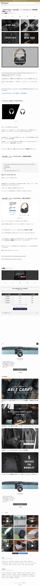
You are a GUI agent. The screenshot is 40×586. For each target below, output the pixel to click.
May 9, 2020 (17, 170)
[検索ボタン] (36, 3)
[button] (5, 16)
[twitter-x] (18, 372)
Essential (17, 561)
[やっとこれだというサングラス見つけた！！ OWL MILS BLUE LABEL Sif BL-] (20, 546)
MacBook (30, 561)
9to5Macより (16, 121)
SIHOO (7, 577)
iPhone (25, 561)
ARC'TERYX (19, 572)
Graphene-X (9, 574)
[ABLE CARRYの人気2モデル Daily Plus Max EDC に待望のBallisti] (32, 546)
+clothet (3, 572)
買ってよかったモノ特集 (29, 564)
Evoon (33, 572)
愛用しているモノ (12, 564)
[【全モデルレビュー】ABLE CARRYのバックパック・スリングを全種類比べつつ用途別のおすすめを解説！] (20, 398)
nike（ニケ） (13, 75)
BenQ (24, 572)
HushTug (19, 574)
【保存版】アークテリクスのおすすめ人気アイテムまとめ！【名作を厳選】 (15, 450)
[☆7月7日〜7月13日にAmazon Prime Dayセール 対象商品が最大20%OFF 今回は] (32, 521)
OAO (3, 577)
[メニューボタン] (39, 3)
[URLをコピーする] (34, 16)
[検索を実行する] (37, 344)
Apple (3, 268)
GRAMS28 (4, 574)
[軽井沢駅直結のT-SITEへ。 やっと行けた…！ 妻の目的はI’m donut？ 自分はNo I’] (20, 533)
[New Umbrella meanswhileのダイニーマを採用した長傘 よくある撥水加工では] (8, 533)
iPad (21, 561)
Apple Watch (12, 561)
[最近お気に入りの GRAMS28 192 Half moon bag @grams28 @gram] (8, 546)
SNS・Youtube (20, 369)
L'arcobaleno (31, 574)
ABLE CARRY (9, 572)
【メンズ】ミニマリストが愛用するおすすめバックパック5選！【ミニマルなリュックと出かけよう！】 (20, 474)
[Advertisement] (20, 329)
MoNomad (4, 3)
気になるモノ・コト (11, 268)
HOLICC (14, 574)
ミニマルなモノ (5, 564)
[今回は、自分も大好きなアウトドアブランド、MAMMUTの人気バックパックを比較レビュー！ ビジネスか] (8, 521)
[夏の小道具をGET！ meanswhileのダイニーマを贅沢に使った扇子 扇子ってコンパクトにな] (32, 533)
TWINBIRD (12, 577)
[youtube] (21, 372)
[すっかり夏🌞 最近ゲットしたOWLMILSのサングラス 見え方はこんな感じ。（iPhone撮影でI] (20, 521)
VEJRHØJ (17, 577)
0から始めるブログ (5, 561)
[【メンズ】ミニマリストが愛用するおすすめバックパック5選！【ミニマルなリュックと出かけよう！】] (20, 472)
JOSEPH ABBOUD (25, 574)
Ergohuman (29, 572)
